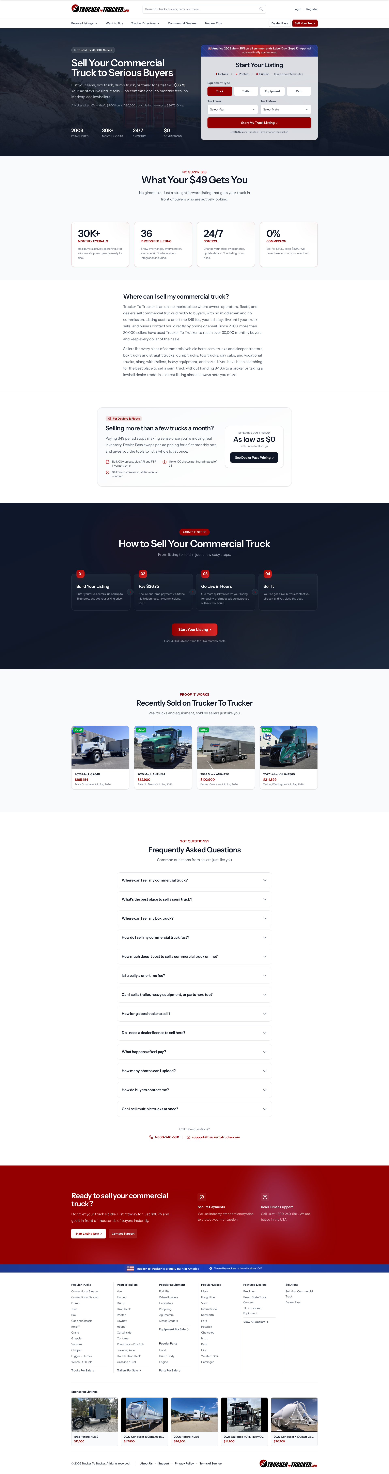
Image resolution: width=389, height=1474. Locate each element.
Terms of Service (211, 1463)
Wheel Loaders (168, 1297)
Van (119, 1291)
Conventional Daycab (84, 1297)
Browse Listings (82, 23)
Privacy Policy (184, 1463)
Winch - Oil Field (81, 1362)
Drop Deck (124, 1309)
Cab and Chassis (81, 1321)
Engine (163, 1362)
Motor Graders (168, 1321)
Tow (74, 1309)
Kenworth (207, 1315)
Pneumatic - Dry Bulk (130, 1344)
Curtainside (124, 1332)
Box (73, 1315)
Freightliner (208, 1297)
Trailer (246, 91)
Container (123, 1338)
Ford (204, 1321)
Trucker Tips (213, 23)
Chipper (76, 1350)
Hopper (121, 1326)
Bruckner (249, 1291)
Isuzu (204, 1338)
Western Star (209, 1356)
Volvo (204, 1303)
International (209, 1309)
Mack (204, 1291)
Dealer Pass (279, 23)
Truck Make (268, 101)
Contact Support (123, 1233)
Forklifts (164, 1291)
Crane (75, 1332)
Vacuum (76, 1344)
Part (299, 91)
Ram (204, 1344)
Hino (204, 1350)
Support (163, 1463)
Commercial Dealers (182, 23)
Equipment (272, 91)
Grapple (76, 1338)
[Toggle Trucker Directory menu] (158, 23)
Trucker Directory (143, 23)
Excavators (166, 1303)
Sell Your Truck (305, 23)
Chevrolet (207, 1332)
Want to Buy (114, 23)
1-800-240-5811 (167, 1137)
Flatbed (121, 1297)
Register (312, 9)
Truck (219, 91)
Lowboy (122, 1321)
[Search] (261, 9)
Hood (162, 1350)
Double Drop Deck (129, 1356)
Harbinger (207, 1362)
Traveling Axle (126, 1350)
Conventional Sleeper (85, 1291)
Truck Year (214, 101)
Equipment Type (218, 83)
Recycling (165, 1309)
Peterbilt (206, 1326)
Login (297, 9)
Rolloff (75, 1326)
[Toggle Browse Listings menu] (96, 23)
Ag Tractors (166, 1315)
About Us (146, 1463)
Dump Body (166, 1356)
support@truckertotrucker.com (216, 1137)
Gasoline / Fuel (126, 1362)
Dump (75, 1303)
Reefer (121, 1315)
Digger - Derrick (81, 1356)
